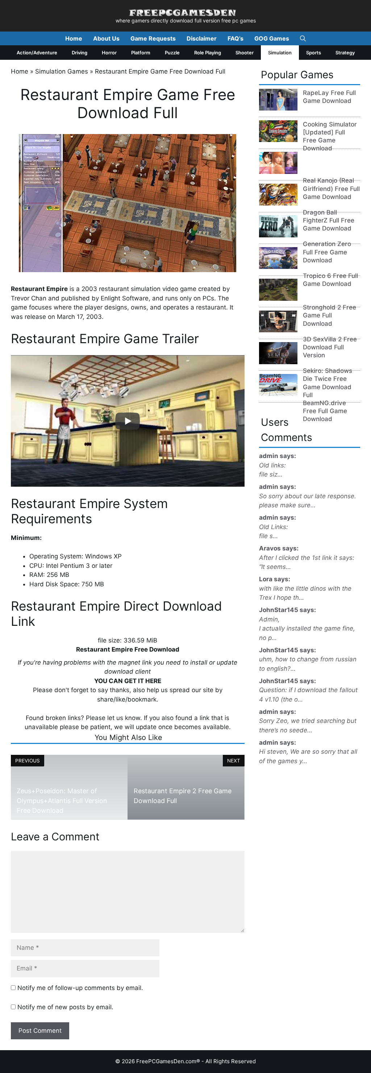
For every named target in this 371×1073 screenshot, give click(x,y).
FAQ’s (235, 38)
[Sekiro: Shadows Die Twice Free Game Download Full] (278, 362)
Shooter (244, 52)
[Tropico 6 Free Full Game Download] (278, 266)
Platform (140, 52)
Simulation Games (61, 71)
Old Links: (273, 527)
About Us (106, 38)
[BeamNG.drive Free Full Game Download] (278, 393)
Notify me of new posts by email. (65, 1007)
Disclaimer (202, 38)
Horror (109, 52)
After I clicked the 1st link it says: (306, 557)
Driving (79, 52)
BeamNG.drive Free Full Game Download (325, 411)
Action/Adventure (37, 52)
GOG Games (271, 38)
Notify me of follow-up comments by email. (80, 987)
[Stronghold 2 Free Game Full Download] (278, 298)
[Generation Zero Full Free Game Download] (278, 235)
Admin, (269, 619)
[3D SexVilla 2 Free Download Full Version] (278, 330)
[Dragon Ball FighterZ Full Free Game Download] (278, 203)
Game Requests (153, 38)
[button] (303, 38)
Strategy (345, 52)
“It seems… (275, 566)
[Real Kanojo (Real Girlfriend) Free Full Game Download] (278, 171)
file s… (268, 536)
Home (73, 38)
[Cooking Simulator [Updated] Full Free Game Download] (278, 140)
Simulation (280, 52)
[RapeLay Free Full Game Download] (278, 108)
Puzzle (172, 52)
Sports (313, 52)
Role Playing (207, 52)
